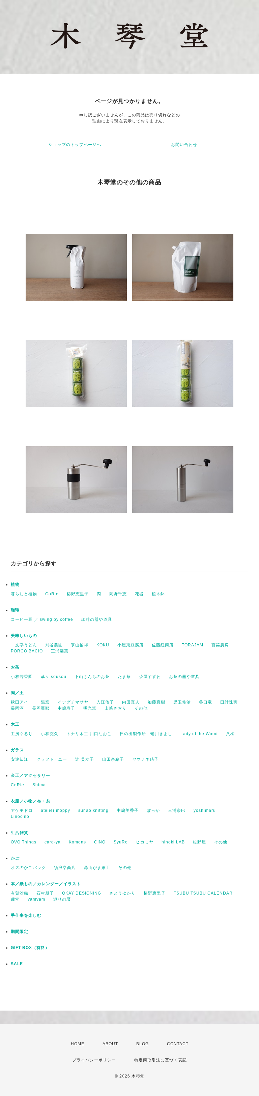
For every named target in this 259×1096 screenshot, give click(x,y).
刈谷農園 (54, 645)
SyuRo (121, 842)
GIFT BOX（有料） (30, 947)
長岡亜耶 (41, 708)
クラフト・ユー (51, 759)
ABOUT (110, 1044)
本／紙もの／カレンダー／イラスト (46, 883)
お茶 (15, 667)
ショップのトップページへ (75, 144)
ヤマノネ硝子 (145, 759)
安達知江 (19, 759)
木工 (15, 724)
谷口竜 (205, 702)
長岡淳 (17, 708)
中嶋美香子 (128, 810)
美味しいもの (24, 635)
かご (15, 858)
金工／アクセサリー (30, 775)
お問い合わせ (184, 144)
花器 (139, 594)
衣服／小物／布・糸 (30, 801)
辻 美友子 (84, 759)
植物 (15, 584)
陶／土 (17, 692)
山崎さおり (115, 708)
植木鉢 (158, 594)
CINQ (100, 842)
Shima (39, 785)
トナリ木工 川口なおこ (89, 733)
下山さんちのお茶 (92, 676)
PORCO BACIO (27, 651)
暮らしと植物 (24, 594)
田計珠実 (229, 702)
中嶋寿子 (66, 708)
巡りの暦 (62, 899)
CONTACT (178, 1044)
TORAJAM (192, 645)
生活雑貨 (19, 832)
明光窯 (89, 708)
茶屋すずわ (150, 676)
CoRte (52, 594)
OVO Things (23, 842)
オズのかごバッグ (28, 867)
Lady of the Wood (199, 733)
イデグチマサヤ (73, 702)
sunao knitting (93, 810)
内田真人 (131, 702)
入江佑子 (105, 702)
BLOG (142, 1044)
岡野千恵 (118, 594)
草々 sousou (53, 676)
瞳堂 (15, 899)
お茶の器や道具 (184, 676)
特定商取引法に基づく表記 (160, 1060)
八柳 (230, 733)
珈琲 (15, 610)
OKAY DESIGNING (81, 893)
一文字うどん (24, 645)
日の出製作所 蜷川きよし (146, 733)
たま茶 (124, 676)
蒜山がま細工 (97, 867)
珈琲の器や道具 (96, 619)
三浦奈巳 (176, 810)
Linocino (20, 816)
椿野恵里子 (78, 594)
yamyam (36, 899)
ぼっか (153, 810)
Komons (77, 842)
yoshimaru (205, 810)
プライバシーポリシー (94, 1060)
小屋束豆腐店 (130, 645)
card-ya (53, 842)
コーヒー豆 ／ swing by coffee (42, 619)
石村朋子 (45, 893)
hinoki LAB (173, 842)
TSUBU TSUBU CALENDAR (203, 893)
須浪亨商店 (65, 867)
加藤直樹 (156, 702)
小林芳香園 (22, 676)
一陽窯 (43, 702)
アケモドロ (22, 810)
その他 (141, 708)
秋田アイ (19, 702)
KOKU (102, 645)
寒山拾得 (79, 645)
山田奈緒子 (113, 759)
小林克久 (49, 733)
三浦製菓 (59, 651)
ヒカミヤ (144, 842)
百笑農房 (220, 645)
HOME (77, 1044)
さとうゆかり (122, 893)
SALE (17, 963)
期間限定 (19, 931)
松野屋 (199, 842)
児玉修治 (182, 702)
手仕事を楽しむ (26, 915)
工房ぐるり (22, 733)
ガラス (17, 750)
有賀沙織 (19, 893)
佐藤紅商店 (163, 645)
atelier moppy (55, 810)
